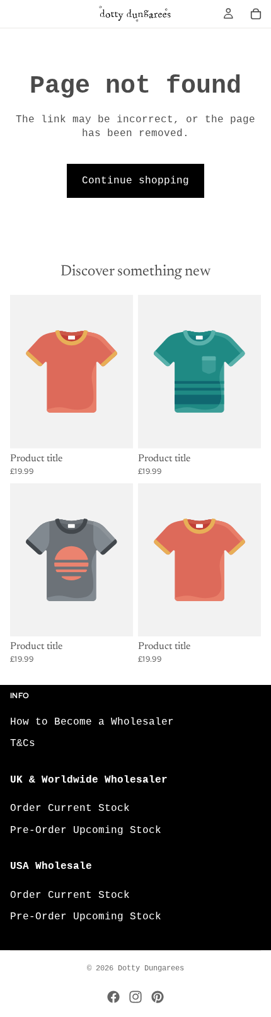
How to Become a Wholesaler (92, 721)
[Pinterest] (157, 996)
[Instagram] (135, 996)
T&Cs (22, 743)
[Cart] (256, 14)
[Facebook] (113, 996)
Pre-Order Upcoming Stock (85, 830)
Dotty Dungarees (151, 968)
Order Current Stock (70, 808)
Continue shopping (135, 181)
